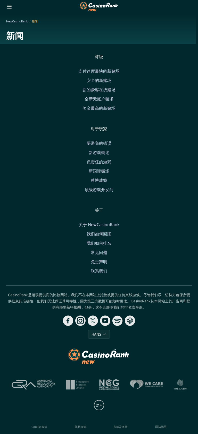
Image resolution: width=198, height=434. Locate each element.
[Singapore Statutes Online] (77, 384)
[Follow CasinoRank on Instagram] (80, 321)
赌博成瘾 (99, 180)
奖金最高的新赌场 (99, 108)
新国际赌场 (99, 171)
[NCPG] (109, 384)
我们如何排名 (99, 243)
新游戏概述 (99, 152)
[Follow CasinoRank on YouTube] (105, 321)
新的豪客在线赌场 (99, 89)
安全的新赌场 (99, 80)
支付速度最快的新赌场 (99, 71)
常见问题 (99, 252)
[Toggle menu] (9, 7)
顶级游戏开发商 (99, 189)
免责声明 (99, 262)
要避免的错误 (99, 143)
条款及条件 (120, 427)
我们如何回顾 (99, 234)
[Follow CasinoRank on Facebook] (68, 321)
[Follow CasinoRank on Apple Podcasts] (130, 321)
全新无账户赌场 (99, 99)
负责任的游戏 (99, 162)
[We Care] (146, 384)
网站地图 (161, 427)
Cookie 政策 (39, 427)
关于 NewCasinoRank (99, 224)
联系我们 (99, 271)
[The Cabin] (180, 384)
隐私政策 (80, 427)
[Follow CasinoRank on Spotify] (117, 321)
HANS (96, 334)
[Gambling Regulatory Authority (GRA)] (33, 384)
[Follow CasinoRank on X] (93, 321)
